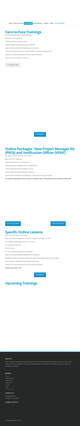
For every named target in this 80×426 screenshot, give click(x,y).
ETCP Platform (59, 23)
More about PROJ (58, 224)
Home (10, 23)
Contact (46, 23)
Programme (28, 23)
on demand (25, 58)
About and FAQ (18, 23)
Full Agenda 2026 (12, 65)
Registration (37, 23)
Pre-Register (40, 134)
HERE (19, 268)
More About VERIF (13, 224)
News (51, 23)
